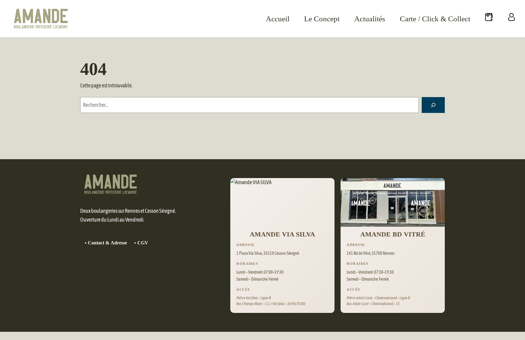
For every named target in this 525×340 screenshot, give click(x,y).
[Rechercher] (433, 105)
